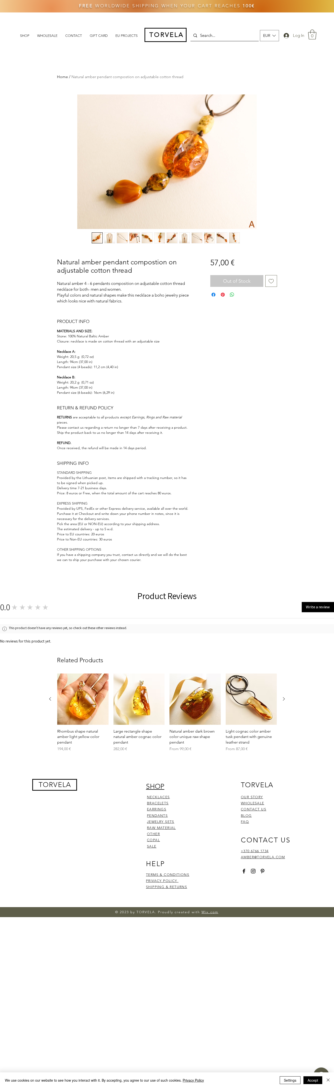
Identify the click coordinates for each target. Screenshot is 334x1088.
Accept (313, 1080)
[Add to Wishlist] (271, 281)
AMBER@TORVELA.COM (263, 1022)
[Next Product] (284, 864)
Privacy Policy (193, 1080)
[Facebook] (244, 1036)
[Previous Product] (50, 864)
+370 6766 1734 (255, 1016)
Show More (216, 682)
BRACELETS (158, 968)
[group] (167, 878)
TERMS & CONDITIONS (167, 1040)
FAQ (245, 987)
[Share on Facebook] (213, 295)
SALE (151, 1011)
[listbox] (269, 35)
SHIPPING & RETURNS (166, 1052)
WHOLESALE (252, 968)
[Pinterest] (262, 1036)
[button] (269, 35)
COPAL (153, 1005)
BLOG (246, 981)
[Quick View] (83, 864)
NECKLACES (158, 962)
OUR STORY (252, 962)
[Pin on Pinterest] (223, 295)
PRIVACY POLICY (162, 1046)
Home (62, 76)
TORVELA (55, 950)
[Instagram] (253, 1036)
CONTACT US (253, 975)
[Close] (328, 1080)
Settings (290, 1080)
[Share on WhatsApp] (232, 295)
